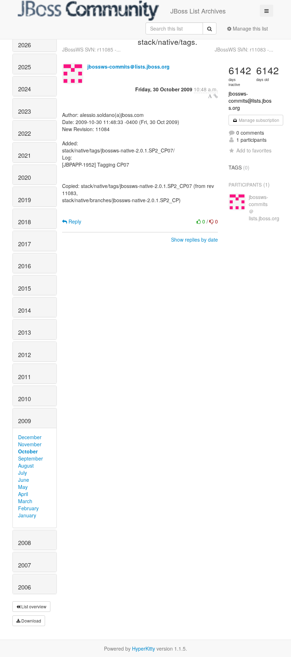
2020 (24, 177)
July (22, 472)
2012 (24, 354)
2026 (24, 45)
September (30, 458)
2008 (24, 542)
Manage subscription (258, 120)
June (23, 479)
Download (30, 621)
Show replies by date (194, 239)
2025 (24, 67)
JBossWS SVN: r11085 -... (91, 49)
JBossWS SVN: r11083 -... (244, 49)
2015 (24, 288)
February (28, 508)
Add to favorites (253, 150)
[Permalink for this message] (216, 96)
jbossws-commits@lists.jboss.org (250, 100)
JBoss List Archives (198, 10)
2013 (24, 332)
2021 (24, 155)
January (27, 515)
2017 (24, 243)
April (23, 493)
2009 (24, 420)
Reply (74, 221)
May (23, 486)
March (25, 501)
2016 (24, 266)
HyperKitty (143, 648)
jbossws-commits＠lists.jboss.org (128, 66)
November (30, 444)
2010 (24, 398)
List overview (33, 606)
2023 (24, 111)
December (30, 437)
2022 (24, 133)
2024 (24, 89)
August (26, 465)
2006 (24, 587)
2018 (24, 221)
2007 (24, 565)
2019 (24, 199)
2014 (24, 310)
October (28, 451)
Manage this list (249, 28)
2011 (24, 376)
